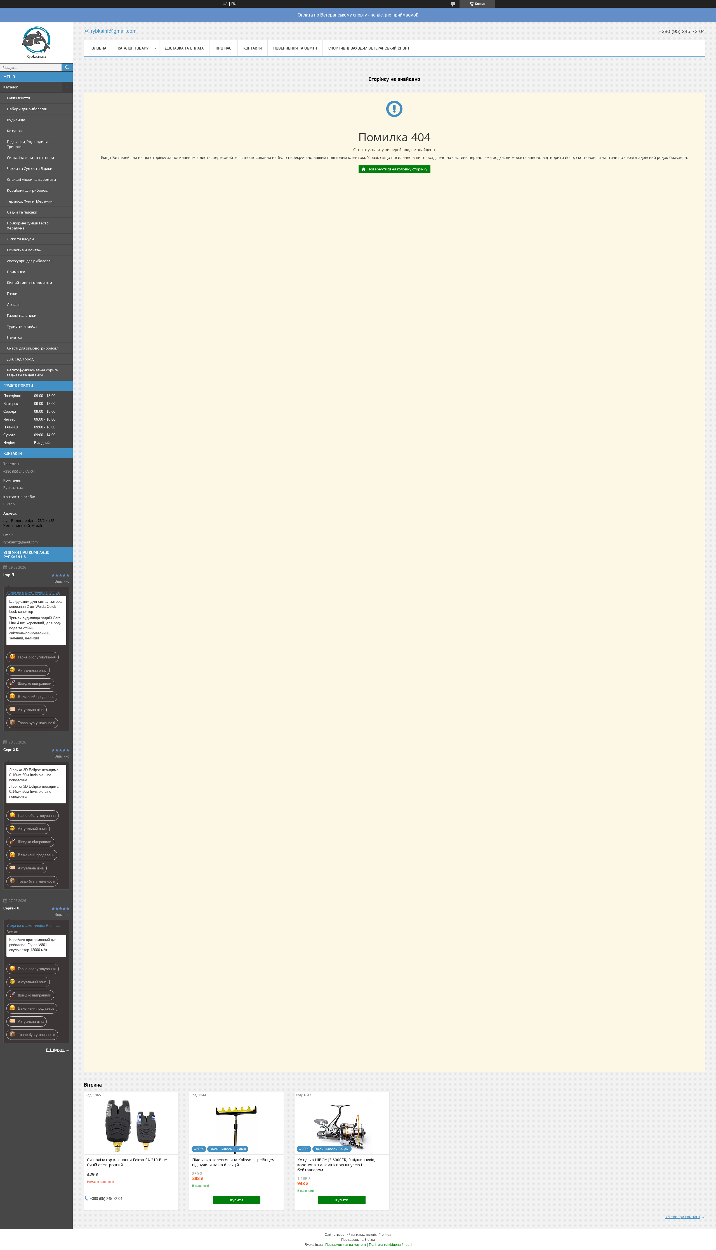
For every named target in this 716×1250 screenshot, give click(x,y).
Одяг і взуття (18, 97)
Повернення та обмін (295, 48)
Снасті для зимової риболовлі (33, 348)
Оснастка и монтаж (24, 249)
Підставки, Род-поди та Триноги (27, 144)
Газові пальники (21, 315)
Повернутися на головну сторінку (397, 169)
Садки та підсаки (22, 212)
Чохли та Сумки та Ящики (29, 168)
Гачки (12, 293)
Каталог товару (133, 48)
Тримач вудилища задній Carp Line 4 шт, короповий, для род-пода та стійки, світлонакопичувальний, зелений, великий (35, 628)
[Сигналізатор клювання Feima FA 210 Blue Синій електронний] (131, 1126)
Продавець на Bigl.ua (358, 1240)
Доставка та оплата (184, 48)
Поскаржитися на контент (345, 1245)
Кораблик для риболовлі (28, 190)
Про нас (223, 48)
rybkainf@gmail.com (20, 542)
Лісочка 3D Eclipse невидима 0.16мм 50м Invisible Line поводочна (33, 775)
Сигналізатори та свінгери (30, 157)
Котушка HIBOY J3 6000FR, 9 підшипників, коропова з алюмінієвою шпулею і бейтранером (336, 1164)
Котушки (15, 130)
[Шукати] (67, 67)
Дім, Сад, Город (20, 359)
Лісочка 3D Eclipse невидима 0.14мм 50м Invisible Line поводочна (33, 791)
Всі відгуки (55, 1049)
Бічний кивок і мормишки (29, 282)
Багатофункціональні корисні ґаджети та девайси (33, 372)
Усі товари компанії (682, 1216)
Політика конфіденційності (390, 1245)
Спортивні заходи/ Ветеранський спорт (369, 48)
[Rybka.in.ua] (36, 40)
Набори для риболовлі (27, 108)
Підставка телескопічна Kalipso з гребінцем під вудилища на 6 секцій (233, 1162)
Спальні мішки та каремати (31, 179)
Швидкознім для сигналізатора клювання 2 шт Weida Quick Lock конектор (35, 606)
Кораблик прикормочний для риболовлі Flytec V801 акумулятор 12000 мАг (33, 945)
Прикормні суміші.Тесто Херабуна (28, 226)
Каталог (10, 87)
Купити (236, 1199)
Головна (98, 48)
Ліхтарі (13, 304)
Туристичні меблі (22, 326)
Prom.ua (384, 1235)
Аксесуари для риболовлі (29, 260)
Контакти (252, 48)
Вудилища (16, 119)
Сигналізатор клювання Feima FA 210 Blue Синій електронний (127, 1162)
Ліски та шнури (20, 238)
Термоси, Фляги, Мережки (30, 201)
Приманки (16, 271)
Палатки (14, 337)
